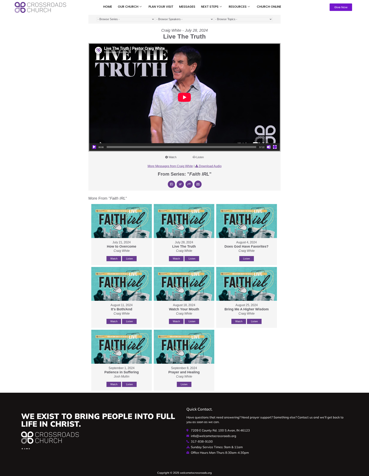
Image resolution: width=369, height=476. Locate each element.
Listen (200, 157)
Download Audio (210, 166)
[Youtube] (27, 449)
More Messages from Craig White (170, 166)
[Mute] (269, 147)
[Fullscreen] (275, 147)
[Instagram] (24, 449)
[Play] (94, 147)
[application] (184, 97)
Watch (172, 157)
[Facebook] (22, 449)
